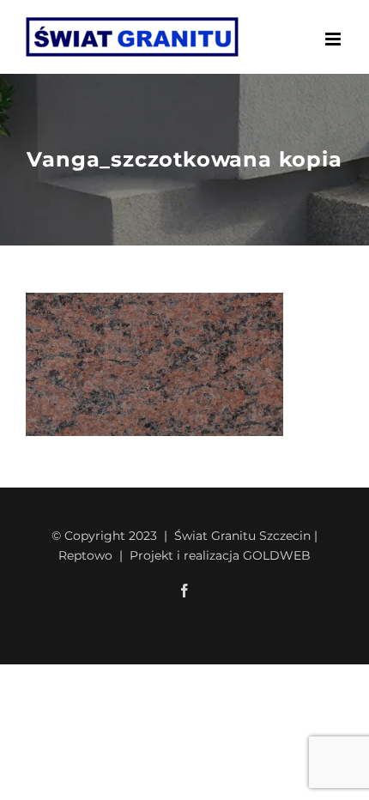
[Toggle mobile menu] (334, 39)
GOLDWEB (277, 555)
